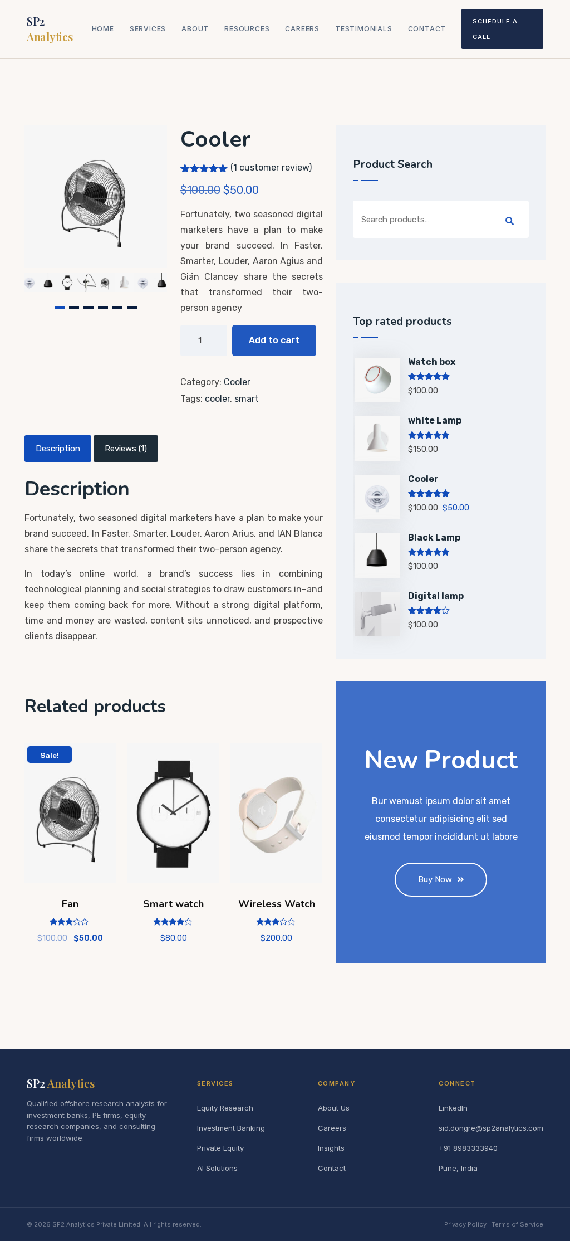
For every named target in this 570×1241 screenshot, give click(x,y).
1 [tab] (60, 307)
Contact (427, 29)
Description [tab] (58, 449)
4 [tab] (103, 307)
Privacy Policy (465, 1224)
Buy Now (435, 879)
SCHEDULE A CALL (495, 29)
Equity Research (225, 1107)
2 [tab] (74, 307)
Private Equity (220, 1147)
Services (148, 29)
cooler (217, 398)
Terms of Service (517, 1224)
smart (246, 398)
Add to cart (274, 340)
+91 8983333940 (468, 1147)
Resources (246, 29)
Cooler (237, 382)
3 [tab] (88, 307)
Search (509, 221)
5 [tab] (117, 307)
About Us (334, 1107)
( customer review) (271, 167)
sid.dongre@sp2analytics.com (491, 1127)
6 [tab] (132, 307)
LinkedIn (453, 1107)
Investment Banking (231, 1127)
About (195, 29)
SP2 (49, 28)
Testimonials (363, 29)
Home (103, 29)
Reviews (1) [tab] (126, 449)
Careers (302, 29)
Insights (331, 1147)
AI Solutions (217, 1168)
